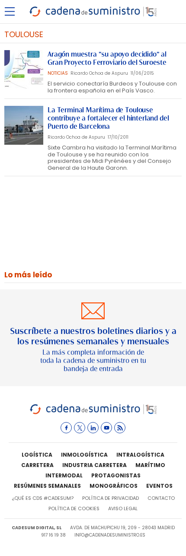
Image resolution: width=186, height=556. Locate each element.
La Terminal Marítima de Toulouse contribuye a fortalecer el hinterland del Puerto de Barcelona (108, 118)
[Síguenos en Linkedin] (93, 428)
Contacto (161, 498)
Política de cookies (73, 508)
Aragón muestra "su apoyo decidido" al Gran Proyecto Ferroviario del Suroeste (107, 58)
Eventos (159, 485)
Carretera (37, 465)
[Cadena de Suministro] (93, 413)
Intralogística (140, 454)
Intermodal (64, 475)
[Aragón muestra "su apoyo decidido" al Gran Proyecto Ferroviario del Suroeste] (23, 69)
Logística (37, 454)
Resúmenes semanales (47, 485)
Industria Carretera (94, 465)
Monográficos (114, 485)
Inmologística (84, 454)
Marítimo (150, 465)
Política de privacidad (110, 498)
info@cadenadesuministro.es (109, 535)
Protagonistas (116, 475)
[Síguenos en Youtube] (106, 428)
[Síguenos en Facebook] (66, 428)
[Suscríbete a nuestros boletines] (93, 338)
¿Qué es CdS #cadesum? (43, 498)
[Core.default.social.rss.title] (120, 428)
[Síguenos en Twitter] (79, 428)
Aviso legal (123, 508)
